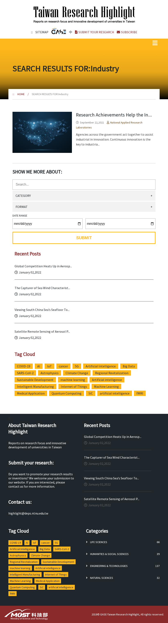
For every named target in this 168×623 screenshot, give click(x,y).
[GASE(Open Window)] (58, 31)
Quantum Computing (67, 393)
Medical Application (31, 393)
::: (32, 32)
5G (77, 366)
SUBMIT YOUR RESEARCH (96, 32)
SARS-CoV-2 (25, 373)
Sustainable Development (35, 380)
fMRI (139, 393)
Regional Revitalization (111, 373)
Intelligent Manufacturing (35, 386)
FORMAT (84, 207)
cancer (63, 366)
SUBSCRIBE (129, 32)
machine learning (72, 380)
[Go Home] (84, 15)
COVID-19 (23, 366)
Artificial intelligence (107, 380)
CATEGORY (84, 196)
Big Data (129, 366)
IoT (49, 366)
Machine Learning (106, 386)
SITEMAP (41, 32)
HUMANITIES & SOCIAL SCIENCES (109, 554)
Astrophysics (50, 373)
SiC (91, 393)
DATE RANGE (19, 215)
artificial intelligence (114, 393)
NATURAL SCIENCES (101, 578)
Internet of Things (74, 386)
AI (38, 366)
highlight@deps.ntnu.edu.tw (28, 513)
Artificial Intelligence (101, 366)
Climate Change (77, 373)
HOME (21, 94)
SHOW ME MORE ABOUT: (37, 171)
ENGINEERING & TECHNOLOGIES (109, 566)
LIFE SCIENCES (98, 542)
